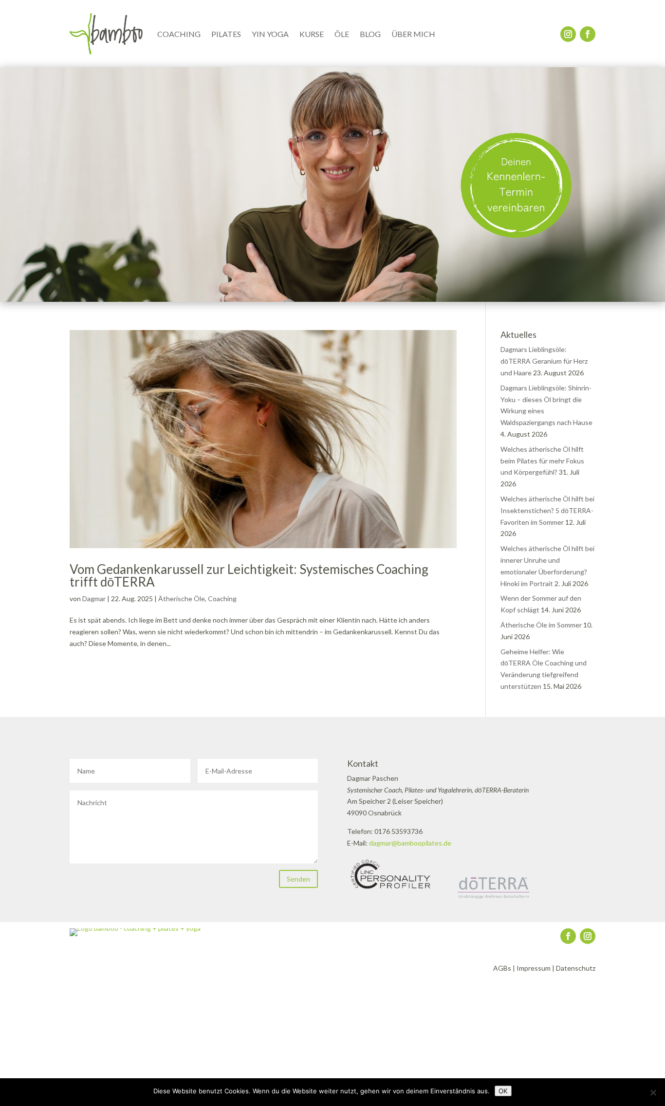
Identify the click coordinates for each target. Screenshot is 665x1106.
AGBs (502, 968)
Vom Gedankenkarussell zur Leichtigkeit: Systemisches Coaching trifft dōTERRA (249, 575)
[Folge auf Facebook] (587, 34)
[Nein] (653, 1092)
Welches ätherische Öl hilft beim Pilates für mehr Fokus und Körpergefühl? (542, 461)
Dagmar (94, 598)
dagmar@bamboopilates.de (410, 843)
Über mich (413, 33)
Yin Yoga (270, 33)
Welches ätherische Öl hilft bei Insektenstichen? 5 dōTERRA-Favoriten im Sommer (547, 510)
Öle (341, 33)
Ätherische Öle (181, 598)
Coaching (179, 33)
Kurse (311, 33)
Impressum (534, 968)
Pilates (226, 33)
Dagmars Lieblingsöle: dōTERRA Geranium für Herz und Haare (544, 361)
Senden (298, 879)
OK (503, 1091)
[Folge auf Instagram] (568, 34)
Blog (370, 33)
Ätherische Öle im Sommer (541, 625)
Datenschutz (575, 968)
